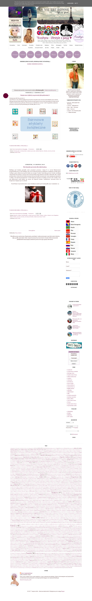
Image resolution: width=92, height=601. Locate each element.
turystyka (68, 553)
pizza (64, 522)
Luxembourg (35, 503)
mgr (64, 507)
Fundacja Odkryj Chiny (24, 478)
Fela (55, 474)
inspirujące (27, 484)
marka (37, 506)
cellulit (64, 461)
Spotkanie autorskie (71, 397)
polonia (66, 526)
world (54, 560)
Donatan (59, 468)
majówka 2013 (30, 504)
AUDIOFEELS (70, 411)
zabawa (50, 563)
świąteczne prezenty (38, 216)
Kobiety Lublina (71, 491)
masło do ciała (75, 506)
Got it (76, 3)
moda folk (23, 510)
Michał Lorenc (68, 507)
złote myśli (25, 566)
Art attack (59, 452)
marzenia (63, 506)
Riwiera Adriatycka (52, 534)
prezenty (22, 216)
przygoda (64, 531)
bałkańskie (22, 455)
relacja (80, 533)
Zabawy (55, 563)
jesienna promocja (38, 488)
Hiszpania (76, 481)
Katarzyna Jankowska (45, 489)
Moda (17, 510)
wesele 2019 (14, 559)
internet (56, 484)
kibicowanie (32, 491)
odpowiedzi (12, 516)
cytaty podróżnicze (56, 465)
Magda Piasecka (69, 503)
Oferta (52, 45)
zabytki (64, 563)
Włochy (31, 560)
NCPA (61, 513)
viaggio (26, 556)
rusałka (63, 536)
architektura (48, 452)
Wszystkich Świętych (72, 560)
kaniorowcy (20, 489)
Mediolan (42, 507)
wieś (61, 559)
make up (73, 504)
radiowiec (34, 533)
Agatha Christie (49, 449)
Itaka (79, 484)
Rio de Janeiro (44, 534)
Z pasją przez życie (43, 563)
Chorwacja (64, 462)
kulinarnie (75, 497)
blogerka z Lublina (17, 215)
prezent (18, 216)
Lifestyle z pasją (29, 500)
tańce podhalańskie (40, 550)
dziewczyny (42, 471)
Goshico (45, 215)
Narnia (42, 513)
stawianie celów (21, 543)
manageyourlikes (13, 506)
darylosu (57, 467)
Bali (79, 454)
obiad (54, 514)
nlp (31, 514)
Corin (40, 465)
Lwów (44, 503)
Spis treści (47, 47)
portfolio (55, 527)
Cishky (45, 464)
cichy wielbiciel (33, 464)
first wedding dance (71, 475)
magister (12, 504)
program (21, 530)
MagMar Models (70, 388)
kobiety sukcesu (78, 491)
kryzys (13, 497)
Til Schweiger (54, 551)
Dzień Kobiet (14, 471)
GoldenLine (69, 380)
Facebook (18, 474)
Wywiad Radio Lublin (72, 405)
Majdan (17, 504)
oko (38, 516)
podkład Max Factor (53, 524)
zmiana (46, 566)
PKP (68, 522)
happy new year (65, 481)
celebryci (54, 461)
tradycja (18, 553)
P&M (68, 393)
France (11, 478)
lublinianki (12, 503)
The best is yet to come (21, 551)
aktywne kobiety (13, 451)
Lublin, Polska (17, 152)
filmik (45, 475)
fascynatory (36, 474)
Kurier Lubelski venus (38, 498)
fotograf (67, 477)
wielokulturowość (55, 559)
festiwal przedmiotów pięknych (33, 475)
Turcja (56, 553)
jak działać (36, 485)
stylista (58, 544)
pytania (11, 533)
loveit (52, 215)
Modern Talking (47, 510)
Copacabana (28, 465)
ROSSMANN (19, 536)
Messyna (52, 507)
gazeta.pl (75, 478)
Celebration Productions (45, 461)
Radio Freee (29, 533)
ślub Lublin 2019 (59, 547)
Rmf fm (59, 534)
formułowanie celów (60, 477)
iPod (67, 484)
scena (27, 537)
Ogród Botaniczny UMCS (32, 516)
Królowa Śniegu (67, 495)
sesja (63, 537)
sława (45, 540)
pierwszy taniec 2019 (21, 522)
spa (21, 541)
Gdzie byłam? (24, 45)
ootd (58, 516)
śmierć (65, 547)
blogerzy (17, 458)
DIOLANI (78, 467)
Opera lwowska (77, 516)
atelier (18, 454)
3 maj (57, 448)
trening (41, 553)
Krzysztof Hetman (19, 497)
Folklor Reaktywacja (71, 376)
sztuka (19, 547)
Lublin (70, 501)
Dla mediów (31, 45)
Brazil (48, 459)
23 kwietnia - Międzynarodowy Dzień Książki (76, 327)
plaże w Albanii (17, 524)
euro (39, 472)
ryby (67, 536)
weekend (54, 557)
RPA (54, 536)
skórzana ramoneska (29, 540)
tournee (13, 553)
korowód (70, 494)
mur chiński (53, 511)
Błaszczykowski (71, 458)
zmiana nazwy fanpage (60, 566)
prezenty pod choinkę (29, 216)
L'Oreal (45, 498)
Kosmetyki (76, 494)
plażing (23, 524)
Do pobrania (30, 47)
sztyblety (24, 547)
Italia (11, 485)
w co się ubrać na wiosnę (60, 556)
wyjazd (62, 561)
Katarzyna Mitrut (54, 489)
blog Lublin (34, 457)
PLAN (75, 522)
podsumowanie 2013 (24, 526)
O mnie (18, 45)
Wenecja (76, 557)
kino (37, 491)
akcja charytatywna (76, 449)
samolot (18, 537)
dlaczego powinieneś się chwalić (33, 468)
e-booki (60, 471)
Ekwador (65, 471)
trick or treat (47, 553)
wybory (78, 560)
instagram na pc (50, 484)
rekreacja (75, 533)
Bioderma (55, 455)
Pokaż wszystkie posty (50, 90)
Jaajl (24, 485)
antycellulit (42, 452)
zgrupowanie (19, 566)
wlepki (26, 560)
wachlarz (68, 556)
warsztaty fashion (28, 557)
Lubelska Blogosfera (32, 501)
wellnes (65, 557)
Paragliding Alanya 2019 (19, 519)
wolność (45, 560)
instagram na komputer (41, 484)
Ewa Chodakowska (76, 472)
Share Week (47, 538)
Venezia (13, 556)
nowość (43, 514)
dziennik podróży (36, 469)
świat (69, 547)
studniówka (26, 544)
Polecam (48, 526)
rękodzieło (37, 534)
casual (13, 461)
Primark (11, 530)
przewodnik (58, 531)
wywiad (23, 563)
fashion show (50, 474)
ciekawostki (40, 464)
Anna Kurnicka (35, 452)
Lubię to (64, 501)
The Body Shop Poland (39, 551)
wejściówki (60, 557)
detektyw (73, 467)
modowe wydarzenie (71, 510)
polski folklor (19, 527)
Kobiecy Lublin (50, 491)
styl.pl (42, 544)
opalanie (62, 516)
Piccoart (78, 520)
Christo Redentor (15, 464)
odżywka (24, 516)
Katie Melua (61, 489)
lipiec (44, 500)
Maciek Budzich (61, 503)
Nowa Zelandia (37, 514)
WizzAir (22, 560)
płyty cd (37, 524)
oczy (79, 514)
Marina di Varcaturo (31, 506)
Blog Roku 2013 (48, 457)
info (68, 482)
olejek (54, 516)
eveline (60, 472)
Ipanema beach (62, 484)
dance (34, 467)
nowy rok (49, 514)
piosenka (48, 522)
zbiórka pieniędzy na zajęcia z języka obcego (37, 564)
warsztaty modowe (38, 557)
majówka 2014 (38, 504)
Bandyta (28, 455)
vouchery (52, 556)
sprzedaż (77, 541)
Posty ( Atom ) (18, 232)
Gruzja (34, 481)
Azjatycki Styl (44, 454)
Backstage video (70, 373)
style (46, 544)
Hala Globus (42, 481)
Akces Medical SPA (64, 449)
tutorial (78, 553)
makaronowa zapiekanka (64, 504)
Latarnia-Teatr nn (71, 386)
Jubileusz (70, 488)
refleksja (70, 533)
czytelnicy (18, 467)
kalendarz (80, 488)
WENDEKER (70, 557)
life (79, 498)
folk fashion (24, 477)
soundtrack (76, 540)
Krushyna (74, 495)
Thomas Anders (48, 551)
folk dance (17, 477)
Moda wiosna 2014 (38, 510)
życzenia (68, 567)
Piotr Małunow (54, 522)
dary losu (52, 467)
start (15, 543)
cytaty (50, 465)
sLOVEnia (40, 540)
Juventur (74, 488)
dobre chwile (47, 468)
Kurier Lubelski (29, 498)
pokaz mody (41, 526)
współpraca (64, 560)
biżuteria (67, 455)
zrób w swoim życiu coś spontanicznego (17, 567)
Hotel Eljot (23, 482)
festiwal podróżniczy (21, 475)
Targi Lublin (55, 550)
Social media (69, 540)
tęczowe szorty (13, 551)
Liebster (75, 498)
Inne (11, 484)
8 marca (70, 448)
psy (79, 531)
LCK (68, 498)
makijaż (78, 504)
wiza (79, 559)
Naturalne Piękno (48, 513)
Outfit (41, 517)
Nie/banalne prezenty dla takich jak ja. (35, 167)
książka (26, 497)
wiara (35, 559)
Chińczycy (37, 462)
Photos (71, 520)
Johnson (64, 488)
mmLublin (69, 390)
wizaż (11, 560)
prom (62, 530)
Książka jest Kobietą (42, 497)
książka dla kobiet (33, 497)
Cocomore (17, 465)
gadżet (38, 478)
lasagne (60, 498)
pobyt (42, 524)
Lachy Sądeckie (51, 498)
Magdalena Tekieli (77, 503)
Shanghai (29, 538)
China (18, 462)
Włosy (36, 560)
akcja (70, 449)
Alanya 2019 (21, 451)
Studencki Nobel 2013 (14, 544)
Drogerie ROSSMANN (74, 468)
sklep (13, 540)
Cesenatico (78, 461)
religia (13, 534)
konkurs (55, 493)
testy (78, 550)
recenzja (65, 533)
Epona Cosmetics (15, 472)
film (41, 475)
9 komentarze (31, 213)
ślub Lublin (52, 547)
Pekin (44, 520)
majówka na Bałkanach (47, 504)
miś (75, 508)
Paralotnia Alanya (45, 519)
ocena (70, 514)
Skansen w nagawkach (77, 538)
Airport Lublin (56, 449)
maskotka (69, 506)
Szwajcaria (30, 547)
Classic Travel (60, 464)
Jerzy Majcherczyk (30, 488)
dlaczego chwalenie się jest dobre (20, 468)
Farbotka (30, 474)
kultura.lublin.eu (71, 385)
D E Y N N (29, 467)
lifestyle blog (21, 500)
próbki (25, 531)
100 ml (17, 448)
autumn (32, 454)
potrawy (75, 527)
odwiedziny (18, 516)
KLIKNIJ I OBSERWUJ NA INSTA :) (35, 64)
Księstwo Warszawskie (57, 497)
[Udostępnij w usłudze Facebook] (40, 149)
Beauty (43, 455)
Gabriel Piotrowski (32, 478)
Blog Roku (41, 457)
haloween (52, 481)
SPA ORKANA (26, 541)
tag (25, 548)
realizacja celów (59, 533)
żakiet (45, 567)
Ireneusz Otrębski (73, 484)
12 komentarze (31, 149)
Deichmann (63, 467)
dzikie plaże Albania (49, 471)
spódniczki (70, 541)
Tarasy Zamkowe (48, 550)
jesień (44, 488)
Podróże (15, 216)
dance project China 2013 (42, 467)
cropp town (44, 465)
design (68, 467)
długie (42, 468)
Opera (72, 516)
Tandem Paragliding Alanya (56, 548)
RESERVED (26, 534)
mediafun (37, 507)
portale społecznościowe (47, 527)
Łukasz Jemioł (53, 503)
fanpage (24, 474)
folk (13, 477)
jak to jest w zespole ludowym (76, 485)
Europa (44, 472)
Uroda (67, 554)
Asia (13, 454)
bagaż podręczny (59, 454)
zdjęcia (48, 564)
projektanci (51, 530)
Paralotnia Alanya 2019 (54, 519)
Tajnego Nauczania (31, 548)
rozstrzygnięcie (31, 536)
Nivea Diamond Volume (25, 514)
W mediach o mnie (39, 45)
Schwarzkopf (32, 537)
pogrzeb (31, 526)
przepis (45, 531)
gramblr (15, 481)
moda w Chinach (30, 510)
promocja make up (68, 530)
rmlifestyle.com (71, 534)
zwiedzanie (34, 567)
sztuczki (15, 547)
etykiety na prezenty (23, 472)
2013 (35, 448)
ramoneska (47, 533)
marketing (43, 506)
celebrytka (60, 461)
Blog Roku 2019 (55, 457)
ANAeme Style (69, 451)
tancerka (38, 548)
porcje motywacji (36, 527)
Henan (70, 481)
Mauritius (16, 507)
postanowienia (66, 527)
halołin (48, 481)
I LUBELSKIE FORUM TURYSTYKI (41, 482)
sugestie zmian (71, 544)
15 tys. (25, 448)
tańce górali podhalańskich (30, 550)
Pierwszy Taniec (13, 522)
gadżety (43, 478)
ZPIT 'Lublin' (70, 416)
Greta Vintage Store (22, 481)
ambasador (40, 451)
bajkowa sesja (70, 454)
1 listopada (12, 448)
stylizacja (64, 544)
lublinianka (77, 501)
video (31, 556)
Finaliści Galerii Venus (72, 374)
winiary (74, 559)
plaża (11, 524)
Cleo (66, 464)
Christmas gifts (24, 215)
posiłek (60, 527)
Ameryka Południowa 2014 (60, 451)
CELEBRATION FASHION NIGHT (31, 461)
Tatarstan (65, 550)
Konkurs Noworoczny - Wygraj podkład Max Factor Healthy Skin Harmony (77, 314)
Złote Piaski (31, 566)
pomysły (30, 527)
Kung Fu (22, 498)
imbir (59, 482)
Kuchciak (64, 497)
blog (72, 455)
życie (64, 567)
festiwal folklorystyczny (76, 474)
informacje (72, 482)
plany (79, 522)
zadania (70, 563)
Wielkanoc (49, 559)
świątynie (12, 548)
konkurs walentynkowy (24, 494)
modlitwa (53, 510)
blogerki (74, 457)
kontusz (64, 494)
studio (21, 544)
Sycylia (29, 545)
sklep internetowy (19, 540)
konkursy (41, 494)
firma (65, 475)
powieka (80, 527)
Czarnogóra (64, 465)
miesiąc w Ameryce (76, 507)
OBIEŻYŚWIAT (70, 392)
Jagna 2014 (29, 485)
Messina (47, 507)
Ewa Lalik (12, 474)
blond (61, 458)
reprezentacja (20, 534)
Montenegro (20, 511)
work (50, 560)
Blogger (63, 591)
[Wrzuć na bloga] (38, 149)
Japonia (13, 488)
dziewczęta (36, 471)
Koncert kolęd (70, 383)
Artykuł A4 (69, 369)
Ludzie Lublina (24, 503)
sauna (23, 537)
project (26, 530)
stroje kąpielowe (56, 543)
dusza (81, 468)
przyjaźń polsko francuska (72, 531)
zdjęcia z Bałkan (56, 564)
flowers (80, 475)
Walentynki (79, 556)
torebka (68, 551)
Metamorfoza (58, 507)
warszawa (14, 557)
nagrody (36, 513)
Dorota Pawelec (65, 468)
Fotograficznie (75, 477)
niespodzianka (71, 513)
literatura (57, 500)
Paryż (61, 519)
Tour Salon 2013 (79, 551)
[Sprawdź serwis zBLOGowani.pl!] (74, 434)
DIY (11, 468)
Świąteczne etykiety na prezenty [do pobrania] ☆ (35, 95)
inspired (22, 484)
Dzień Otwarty (21, 471)
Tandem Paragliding (45, 548)
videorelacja (37, 556)
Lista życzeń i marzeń (39, 47)
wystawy (12, 563)
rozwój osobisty (45, 536)
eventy (69, 472)
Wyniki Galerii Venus (72, 403)
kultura (80, 497)
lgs (71, 498)
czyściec (78, 465)
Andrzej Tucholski (77, 451)
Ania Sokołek (21, 452)
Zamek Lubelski (18, 564)
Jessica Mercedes (51, 488)
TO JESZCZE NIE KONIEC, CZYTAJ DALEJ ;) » (18, 145)
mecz (27, 507)
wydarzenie (18, 561)
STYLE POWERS (52, 544)
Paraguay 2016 (33, 519)
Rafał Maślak (40, 533)
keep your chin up (21, 491)
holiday (13, 482)
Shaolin (34, 538)
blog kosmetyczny (18, 457)
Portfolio (65, 45)
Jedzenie (18, 488)
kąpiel (15, 491)
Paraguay (26, 519)
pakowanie (63, 517)
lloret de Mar (63, 500)
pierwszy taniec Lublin (31, 522)
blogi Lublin (28, 458)
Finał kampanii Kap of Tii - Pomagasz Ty (55, 475)
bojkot (77, 458)
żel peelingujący (50, 567)
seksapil (38, 537)
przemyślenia (40, 531)
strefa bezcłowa (48, 543)
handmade (58, 481)
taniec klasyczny (79, 548)
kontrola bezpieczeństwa (56, 494)
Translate (76, 427)
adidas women (24, 449)
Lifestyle (49, 215)
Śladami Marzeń (37, 547)
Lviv (40, 503)
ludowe (18, 503)
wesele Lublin (20, 559)
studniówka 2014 (33, 544)
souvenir (16, 541)
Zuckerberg (28, 567)
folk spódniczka (31, 477)
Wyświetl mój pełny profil (25, 579)
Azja (37, 454)
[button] (5, 95)
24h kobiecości (51, 448)
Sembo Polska (44, 537)
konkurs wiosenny (33, 494)
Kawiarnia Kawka (69, 489)
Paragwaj (39, 519)
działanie (29, 469)
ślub (43, 547)
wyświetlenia (17, 563)
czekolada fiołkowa (71, 465)
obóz (58, 514)
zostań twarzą (77, 566)
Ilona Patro (54, 482)
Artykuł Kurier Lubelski (72, 371)
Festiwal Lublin (13, 475)
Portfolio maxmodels (71, 395)
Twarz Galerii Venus (71, 400)
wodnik (41, 560)
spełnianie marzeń (34, 541)
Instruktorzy (70, 381)
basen (38, 455)
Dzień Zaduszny (29, 471)
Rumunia (58, 536)
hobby (81, 481)
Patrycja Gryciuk (26, 520)
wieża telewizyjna (67, 559)
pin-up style (43, 522)
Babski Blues (51, 454)
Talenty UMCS (70, 398)
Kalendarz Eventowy (78, 45)
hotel (19, 482)
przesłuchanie (51, 531)
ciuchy (54, 464)
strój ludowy (77, 543)
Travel (22, 553)
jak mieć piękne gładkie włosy (44, 485)
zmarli (42, 566)
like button (39, 500)
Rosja (13, 536)
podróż (78, 524)
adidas (75, 448)
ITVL (21, 485)
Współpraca (47, 45)
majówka (22, 504)
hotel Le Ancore (30, 482)
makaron (56, 504)
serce (55, 537)
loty (79, 500)
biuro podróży (61, 455)
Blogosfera (35, 458)
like (34, 500)
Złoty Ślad (37, 566)
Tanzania (22, 550)
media (31, 507)
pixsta (60, 522)
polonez (60, 526)
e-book (56, 471)
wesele (80, 557)
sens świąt (50, 537)
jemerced (23, 488)
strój (62, 543)
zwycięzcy (40, 567)
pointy (36, 526)
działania (23, 469)
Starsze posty (57, 230)
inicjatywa (78, 482)
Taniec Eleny (72, 548)
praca (32, 528)
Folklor (37, 215)
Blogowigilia (48, 458)
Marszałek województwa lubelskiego (52, 506)
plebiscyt (28, 524)
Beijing (49, 455)
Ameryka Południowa (48, 451)
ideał (49, 482)
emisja (69, 471)
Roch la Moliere (79, 534)
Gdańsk (80, 478)
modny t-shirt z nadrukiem (61, 510)
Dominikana (53, 468)
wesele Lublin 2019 (28, 559)
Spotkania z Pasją (56, 541)
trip (52, 553)
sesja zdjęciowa (79, 537)
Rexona (31, 534)
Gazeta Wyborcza (62, 478)
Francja (16, 478)
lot (70, 500)
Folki (37, 477)
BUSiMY (69, 413)
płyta (33, 524)
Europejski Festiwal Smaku (52, 472)
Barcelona (33, 455)
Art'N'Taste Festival (66, 452)
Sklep (63, 47)
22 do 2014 (45, 448)
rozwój (37, 536)
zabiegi (60, 563)
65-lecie (65, 448)
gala (47, 478)
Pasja (65, 519)
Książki (49, 497)
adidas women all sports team (37, 449)
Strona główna (12, 45)
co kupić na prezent (32, 215)
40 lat (61, 448)
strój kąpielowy (68, 543)
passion (70, 519)
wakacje (73, 556)
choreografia (57, 462)
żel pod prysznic (58, 567)
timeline (60, 551)
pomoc (25, 527)
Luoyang (30, 503)
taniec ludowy (15, 550)
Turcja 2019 (61, 553)
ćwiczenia (24, 467)
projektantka (57, 530)
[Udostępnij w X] (39, 149)
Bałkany (16, 455)
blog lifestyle (26, 457)
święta (21, 548)
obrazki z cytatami (63, 514)
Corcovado (35, 465)
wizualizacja (16, 560)
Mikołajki (48, 508)
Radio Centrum (22, 533)
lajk (57, 498)
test (74, 550)
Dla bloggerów (58, 45)
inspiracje (16, 484)
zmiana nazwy (52, 566)
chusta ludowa (22, 464)
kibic (27, 491)
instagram (33, 484)
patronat (80, 519)
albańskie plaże (33, 451)
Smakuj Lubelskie (61, 540)
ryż (70, 536)
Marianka (24, 506)
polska (71, 526)
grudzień (29, 481)
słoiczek (49, 540)
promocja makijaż (77, 530)
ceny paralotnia (71, 461)
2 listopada (30, 448)
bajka (64, 454)
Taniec (64, 548)
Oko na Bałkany (44, 516)
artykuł (80, 452)
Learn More (70, 3)
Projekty (52, 47)
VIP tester (47, 556)
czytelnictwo (12, 467)
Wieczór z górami (41, 559)
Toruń (73, 551)
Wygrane (56, 561)
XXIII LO (28, 563)
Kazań (75, 489)
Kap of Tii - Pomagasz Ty (28, 489)
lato (65, 498)
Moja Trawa (79, 510)
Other (34, 518)
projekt (31, 530)
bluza (65, 458)
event (65, 472)
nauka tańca (55, 513)
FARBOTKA (69, 414)
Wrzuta (69, 402)
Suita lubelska (77, 544)
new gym (65, 513)
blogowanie (42, 458)
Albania (27, 451)
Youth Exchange (34, 563)
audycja (22, 454)
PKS (71, 522)
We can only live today (47, 557)
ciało (28, 464)
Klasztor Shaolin (43, 491)
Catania (18, 461)
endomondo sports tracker (77, 471)
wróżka (58, 560)
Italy (16, 485)
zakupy (74, 563)
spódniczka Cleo (64, 541)
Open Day (67, 516)
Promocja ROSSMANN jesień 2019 (16, 531)
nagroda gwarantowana (27, 513)
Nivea (17, 514)
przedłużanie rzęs (32, 531)
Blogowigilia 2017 (55, 458)
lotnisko (75, 500)
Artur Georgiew (74, 452)
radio (16, 533)
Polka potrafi (54, 526)
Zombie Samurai (70, 566)
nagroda (18, 513)
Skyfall (35, 540)
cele (22, 461)
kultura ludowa (16, 498)
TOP (64, 551)
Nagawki (78, 511)
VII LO (42, 556)
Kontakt (57, 47)
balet (76, 454)
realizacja (52, 533)
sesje (13, 538)
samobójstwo (12, 537)
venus (18, 556)
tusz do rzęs (73, 553)
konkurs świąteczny (14, 494)
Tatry (70, 550)
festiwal (68, 474)
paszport (75, 519)
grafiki (11, 481)
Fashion (42, 474)
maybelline (22, 507)
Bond (81, 458)
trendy (37, 553)
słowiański (54, 540)
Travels (43, 216)
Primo (16, 530)
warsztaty (21, 557)
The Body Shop (30, 551)
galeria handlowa (53, 478)
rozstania (24, 536)
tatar (61, 550)
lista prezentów (50, 500)
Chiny (30, 462)
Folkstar (41, 215)
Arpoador (54, 452)
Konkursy (71, 45)
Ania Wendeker (28, 452)
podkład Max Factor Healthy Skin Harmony (67, 524)
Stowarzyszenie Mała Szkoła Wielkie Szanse (35, 543)
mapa (19, 506)
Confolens (22, 465)
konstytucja (48, 494)
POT (71, 527)
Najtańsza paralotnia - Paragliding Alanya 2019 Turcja (77, 333)
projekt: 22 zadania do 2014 (41, 530)
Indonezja (63, 482)
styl (39, 544)
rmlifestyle (64, 534)
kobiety (64, 491)
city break (50, 464)
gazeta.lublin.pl (69, 478)
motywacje (42, 511)
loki (68, 500)
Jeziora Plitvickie (58, 488)
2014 (39, 448)
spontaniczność (44, 541)
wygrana (50, 561)
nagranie (12, 513)
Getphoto (69, 378)
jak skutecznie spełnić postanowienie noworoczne (60, 485)
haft (38, 481)
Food (53, 477)
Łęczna (48, 503)
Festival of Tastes (61, 474)
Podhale (46, 524)
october (74, 514)
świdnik (17, 548)
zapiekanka (25, 564)
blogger (23, 458)
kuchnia (69, 497)
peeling (39, 520)
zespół (62, 564)
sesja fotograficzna (70, 537)
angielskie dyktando (13, 452)
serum (59, 537)
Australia (27, 454)
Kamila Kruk (14, 489)
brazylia (53, 459)
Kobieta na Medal (58, 491)
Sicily (70, 538)
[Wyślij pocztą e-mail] (36, 149)
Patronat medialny (16, 520)
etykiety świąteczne (32, 472)
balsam (11, 455)
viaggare (22, 556)
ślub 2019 (47, 547)
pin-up (38, 522)
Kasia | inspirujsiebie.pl (17, 149)
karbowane (37, 489)
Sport (49, 541)
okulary (50, 516)
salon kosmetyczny (76, 536)
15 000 (21, 448)
